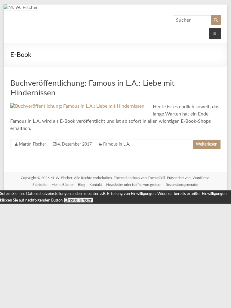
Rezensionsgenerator (182, 184)
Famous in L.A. (116, 144)
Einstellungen (78, 200)
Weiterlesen (206, 144)
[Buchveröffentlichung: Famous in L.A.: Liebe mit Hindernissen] (77, 106)
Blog (81, 184)
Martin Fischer (32, 144)
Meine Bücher (62, 184)
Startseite (39, 184)
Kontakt (95, 184)
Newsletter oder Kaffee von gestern (134, 184)
